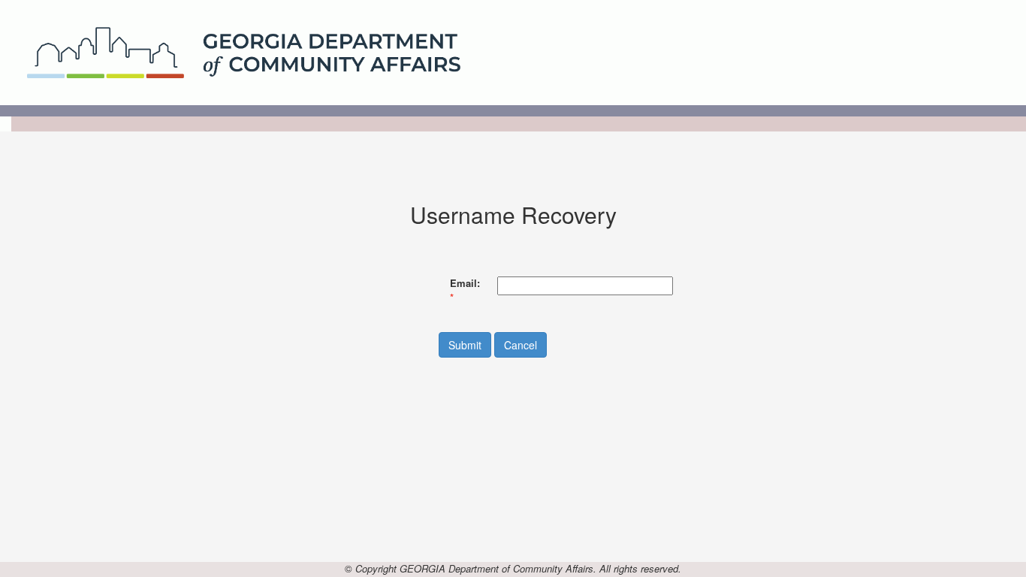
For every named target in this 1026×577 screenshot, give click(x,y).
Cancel (520, 344)
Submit (464, 344)
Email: (465, 283)
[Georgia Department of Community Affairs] (243, 51)
